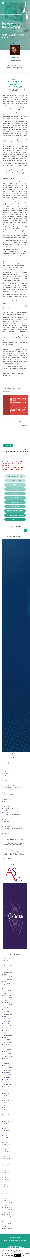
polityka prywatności (7, 453)
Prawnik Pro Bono (15, 502)
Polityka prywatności (15, 1246)
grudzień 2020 (8, 1068)
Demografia (7, 773)
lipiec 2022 (7, 1040)
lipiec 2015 (7, 1214)
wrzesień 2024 (8, 1005)
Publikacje (6, 806)
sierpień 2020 (7, 1075)
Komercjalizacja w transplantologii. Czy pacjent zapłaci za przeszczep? (13, 463)
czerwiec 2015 (8, 1217)
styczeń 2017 (7, 1172)
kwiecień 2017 (8, 1165)
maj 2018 (6, 1135)
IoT (4, 778)
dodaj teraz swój (16, 388)
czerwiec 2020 (8, 1079)
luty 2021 (6, 1063)
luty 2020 (6, 1088)
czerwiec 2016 (8, 1189)
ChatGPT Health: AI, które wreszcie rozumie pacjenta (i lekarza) (14, 853)
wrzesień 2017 (8, 1154)
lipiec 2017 (7, 1158)
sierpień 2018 (7, 1128)
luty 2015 (6, 1226)
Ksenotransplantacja (9, 785)
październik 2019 (8, 1098)
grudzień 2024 (8, 998)
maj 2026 (6, 963)
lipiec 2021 (7, 1058)
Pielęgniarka (7, 799)
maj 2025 (6, 986)
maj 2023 (6, 1023)
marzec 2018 (7, 1140)
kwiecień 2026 (8, 965)
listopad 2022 (7, 1037)
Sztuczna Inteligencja (10, 826)
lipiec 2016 (7, 1186)
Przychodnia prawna (15, 476)
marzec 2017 (7, 1168)
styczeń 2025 (7, 995)
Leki (5, 792)
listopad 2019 (7, 1095)
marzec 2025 (7, 991)
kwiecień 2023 (8, 1026)
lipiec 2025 (7, 984)
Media (15, 519)
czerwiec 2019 (8, 1107)
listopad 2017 (7, 1149)
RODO (15, 485)
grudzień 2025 (8, 972)
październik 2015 (8, 1207)
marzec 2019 (7, 1114)
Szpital (6, 824)
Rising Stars (15, 506)
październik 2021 (8, 1056)
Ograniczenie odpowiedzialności (15, 1247)
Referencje (7, 812)
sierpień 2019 (7, 1102)
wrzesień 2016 (8, 1182)
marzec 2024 (7, 1009)
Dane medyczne (8, 769)
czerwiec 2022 (8, 1042)
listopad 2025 (7, 974)
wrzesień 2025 (8, 979)
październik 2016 (8, 1179)
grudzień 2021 (8, 1054)
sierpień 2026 (7, 958)
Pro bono (6, 804)
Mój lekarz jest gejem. (15, 851)
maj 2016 (6, 1191)
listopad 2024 (7, 1000)
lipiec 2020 (7, 1077)
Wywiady (15, 493)
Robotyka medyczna (9, 817)
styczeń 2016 (7, 1200)
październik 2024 (8, 1002)
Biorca (5, 766)
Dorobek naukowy (15, 480)
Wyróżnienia (7, 831)
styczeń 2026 (7, 970)
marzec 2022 (7, 1049)
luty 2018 (6, 1142)
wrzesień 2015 (8, 1210)
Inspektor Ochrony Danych (15, 515)
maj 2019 (6, 1109)
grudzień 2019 (8, 1093)
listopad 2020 (7, 1070)
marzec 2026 (7, 967)
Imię (19, 417)
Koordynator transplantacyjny (12, 783)
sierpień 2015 (7, 1212)
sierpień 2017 (7, 1156)
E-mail (20, 421)
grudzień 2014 (8, 1228)
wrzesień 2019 (8, 1100)
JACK (5, 843)
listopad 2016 (7, 1177)
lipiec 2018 (7, 1130)
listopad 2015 (7, 1205)
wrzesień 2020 (8, 1072)
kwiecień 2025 (8, 988)
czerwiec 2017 (8, 1161)
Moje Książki (15, 498)
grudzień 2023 (8, 1014)
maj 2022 (6, 1044)
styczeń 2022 (7, 1051)
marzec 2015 (7, 1224)
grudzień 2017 (8, 1147)
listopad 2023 (7, 1016)
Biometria (6, 764)
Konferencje (7, 780)
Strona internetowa (23, 425)
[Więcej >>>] (15, 68)
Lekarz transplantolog (10, 790)
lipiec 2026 (7, 960)
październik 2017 (8, 1151)
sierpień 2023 (7, 1019)
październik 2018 (8, 1126)
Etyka (5, 776)
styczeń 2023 (7, 1033)
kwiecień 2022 (8, 1047)
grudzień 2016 (8, 1175)
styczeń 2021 (7, 1065)
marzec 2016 (7, 1196)
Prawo (5, 801)
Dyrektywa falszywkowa (15, 511)
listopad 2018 (7, 1123)
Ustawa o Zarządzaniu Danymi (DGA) (14, 828)
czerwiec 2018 (8, 1133)
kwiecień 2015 (8, 1221)
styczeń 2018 (7, 1144)
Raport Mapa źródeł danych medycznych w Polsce (11, 809)
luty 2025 (6, 993)
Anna (5, 853)
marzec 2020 (7, 1086)
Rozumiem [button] (17, 1255)
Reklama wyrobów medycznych (12, 814)
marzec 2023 (7, 1028)
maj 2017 (6, 1163)
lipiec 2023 (7, 1021)
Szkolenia (15, 489)
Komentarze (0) (15, 90)
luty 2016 (6, 1198)
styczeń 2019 (7, 1119)
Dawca (5, 771)
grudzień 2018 (8, 1121)
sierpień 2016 (7, 1184)
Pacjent (6, 797)
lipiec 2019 (7, 1105)
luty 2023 (6, 1030)
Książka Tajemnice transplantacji (13, 787)
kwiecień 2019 (8, 1112)
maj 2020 (6, 1082)
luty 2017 (6, 1170)
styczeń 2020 (7, 1091)
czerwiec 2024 (8, 1007)
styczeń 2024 (7, 1012)
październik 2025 (8, 977)
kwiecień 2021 (8, 1061)
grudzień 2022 (8, 1035)
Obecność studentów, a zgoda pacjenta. (14, 847)
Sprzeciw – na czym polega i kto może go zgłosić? (14, 857)
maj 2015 (6, 1219)
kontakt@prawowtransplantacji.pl (17, 1240)
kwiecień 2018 (8, 1137)
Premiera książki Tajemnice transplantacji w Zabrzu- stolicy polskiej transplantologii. (14, 469)
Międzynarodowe (8, 794)
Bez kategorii (7, 762)
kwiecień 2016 (8, 1193)
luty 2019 (6, 1116)
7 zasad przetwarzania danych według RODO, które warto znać (14, 843)
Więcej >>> (25, 1255)
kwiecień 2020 (8, 1084)
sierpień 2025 (7, 981)
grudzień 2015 (8, 1203)
